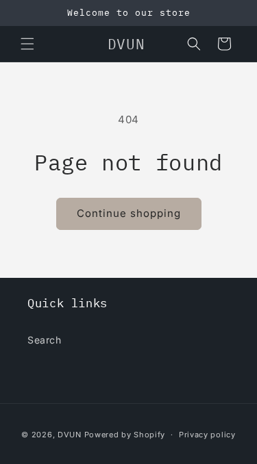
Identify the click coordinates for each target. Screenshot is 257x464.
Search (44, 340)
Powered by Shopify (125, 434)
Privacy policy (207, 434)
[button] (27, 44)
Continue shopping (129, 213)
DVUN (70, 434)
